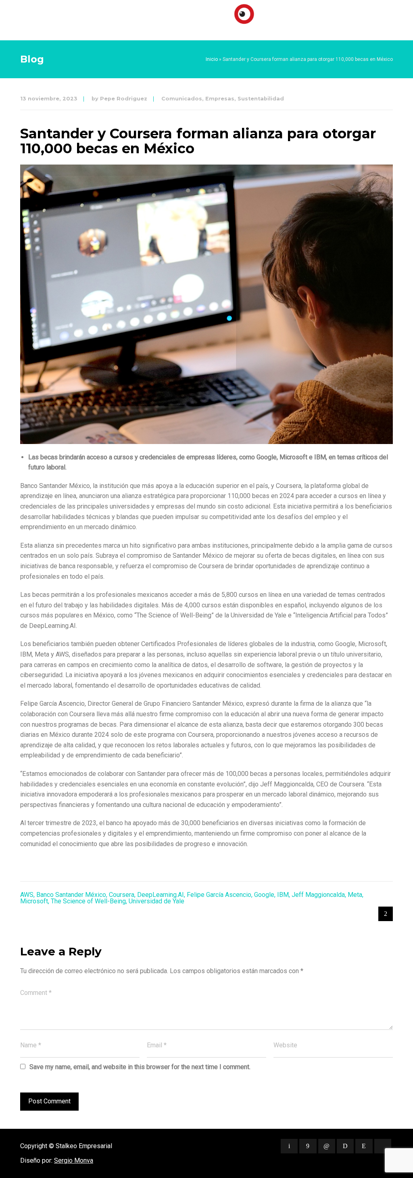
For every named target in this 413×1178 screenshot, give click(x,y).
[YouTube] (382, 1146)
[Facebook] (307, 1146)
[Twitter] (289, 1146)
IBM (283, 895)
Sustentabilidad (261, 99)
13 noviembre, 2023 (48, 99)
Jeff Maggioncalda (318, 895)
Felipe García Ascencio (219, 895)
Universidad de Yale (156, 901)
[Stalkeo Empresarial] (206, 18)
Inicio (212, 59)
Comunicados (181, 99)
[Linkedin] (326, 1146)
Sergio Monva (73, 1160)
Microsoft (34, 901)
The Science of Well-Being (88, 901)
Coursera (121, 895)
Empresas (219, 99)
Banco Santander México (71, 895)
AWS (26, 895)
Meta (355, 895)
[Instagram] (363, 1146)
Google (264, 895)
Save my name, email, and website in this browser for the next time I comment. (139, 1067)
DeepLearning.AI (160, 895)
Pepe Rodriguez (123, 99)
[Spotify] (345, 1146)
